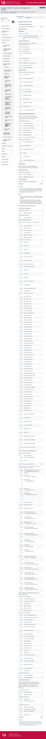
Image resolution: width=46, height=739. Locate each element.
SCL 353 (20, 132)
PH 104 (21, 567)
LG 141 (21, 333)
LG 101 (21, 315)
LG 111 (21, 319)
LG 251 (21, 373)
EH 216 (21, 228)
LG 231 (21, 361)
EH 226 (21, 232)
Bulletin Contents (5, 161)
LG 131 (21, 329)
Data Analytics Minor (8, 81)
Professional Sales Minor (8, 120)
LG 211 (21, 350)
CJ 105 (21, 624)
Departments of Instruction (7, 146)
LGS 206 (21, 401)
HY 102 (21, 601)
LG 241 (21, 368)
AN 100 (21, 615)
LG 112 (21, 322)
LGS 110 (21, 387)
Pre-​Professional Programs (7, 37)
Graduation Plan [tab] (28, 17)
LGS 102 (21, 380)
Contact (3, 151)
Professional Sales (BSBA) (8, 117)
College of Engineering (7, 53)
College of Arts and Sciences (7, 46)
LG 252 (21, 375)
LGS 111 (21, 389)
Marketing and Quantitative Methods (7, 77)
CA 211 (21, 622)
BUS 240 (20, 709)
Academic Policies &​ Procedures (5, 32)
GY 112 (21, 544)
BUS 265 (20, 707)
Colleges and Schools (6, 40)
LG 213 (21, 354)
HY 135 (21, 608)
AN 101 (21, 617)
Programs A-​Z (4, 42)
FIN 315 (20, 60)
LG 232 (21, 364)
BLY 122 (32, 467)
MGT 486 (20, 176)
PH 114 (21, 572)
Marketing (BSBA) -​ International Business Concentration (8, 98)
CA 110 (21, 290)
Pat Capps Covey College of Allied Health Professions (7, 133)
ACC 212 (21, 687)
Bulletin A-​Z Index (5, 159)
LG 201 (21, 345)
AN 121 (21, 470)
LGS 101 (21, 377)
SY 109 (21, 668)
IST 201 (21, 652)
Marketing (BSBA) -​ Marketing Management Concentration (8, 103)
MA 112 (20, 455)
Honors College (6, 61)
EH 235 (21, 235)
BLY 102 (27, 467)
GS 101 (21, 634)
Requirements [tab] (20, 17)
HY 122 (21, 605)
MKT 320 (20, 67)
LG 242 (21, 370)
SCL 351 (20, 127)
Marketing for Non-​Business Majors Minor (7, 112)
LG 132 (21, 331)
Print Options (43, 7)
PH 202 (21, 587)
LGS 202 (21, 398)
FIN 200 (20, 714)
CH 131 (21, 517)
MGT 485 (20, 174)
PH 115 (21, 577)
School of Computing (7, 137)
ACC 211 (29, 684)
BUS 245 (20, 699)
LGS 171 (21, 391)
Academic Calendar (5, 25)
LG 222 (21, 359)
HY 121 (21, 603)
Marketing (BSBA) (8, 94)
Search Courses (4, 154)
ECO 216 (20, 677)
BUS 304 (20, 49)
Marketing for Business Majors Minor (8, 108)
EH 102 (20, 217)
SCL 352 (20, 130)
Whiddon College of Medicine (7, 140)
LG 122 (21, 326)
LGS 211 (21, 408)
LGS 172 (21, 394)
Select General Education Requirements (26, 26)
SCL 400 (20, 134)
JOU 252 (21, 313)
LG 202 (21, 347)
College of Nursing (6, 55)
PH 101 (21, 562)
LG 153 (21, 343)
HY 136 (21, 610)
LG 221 (21, 357)
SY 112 (21, 670)
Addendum (4, 156)
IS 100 (21, 650)
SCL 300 (20, 123)
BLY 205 (21, 502)
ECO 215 (20, 675)
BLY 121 (22, 481)
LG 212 (21, 352)
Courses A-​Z (4, 143)
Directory (3, 148)
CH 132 (21, 522)
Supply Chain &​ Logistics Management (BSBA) (8, 125)
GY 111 (21, 539)
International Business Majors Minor (8, 90)
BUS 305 (20, 51)
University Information (6, 28)
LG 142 (21, 336)
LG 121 (21, 324)
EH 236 (21, 237)
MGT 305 (20, 65)
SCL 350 (20, 125)
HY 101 (21, 598)
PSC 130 (21, 658)
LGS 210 (21, 405)
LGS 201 (21, 396)
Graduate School (5, 34)
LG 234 (21, 366)
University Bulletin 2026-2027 (35, 2)
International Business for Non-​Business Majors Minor (8, 86)
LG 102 (21, 317)
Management (6, 73)
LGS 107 (21, 384)
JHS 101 (21, 310)
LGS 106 (21, 382)
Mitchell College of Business (7, 64)
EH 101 (20, 212)
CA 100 (21, 619)
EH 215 (21, 225)
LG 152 (21, 340)
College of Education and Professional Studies (7, 49)
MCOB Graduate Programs (7, 129)
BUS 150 (20, 35)
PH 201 (21, 582)
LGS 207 (21, 403)
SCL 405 (20, 137)
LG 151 (21, 338)
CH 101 (21, 512)
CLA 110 (21, 288)
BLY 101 (35, 466)
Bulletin (3, 20)
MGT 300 (20, 63)
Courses (8, 20)
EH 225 (21, 230)
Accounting (6, 67)
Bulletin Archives (5, 164)
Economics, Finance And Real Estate (8, 70)
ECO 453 (21, 55)
